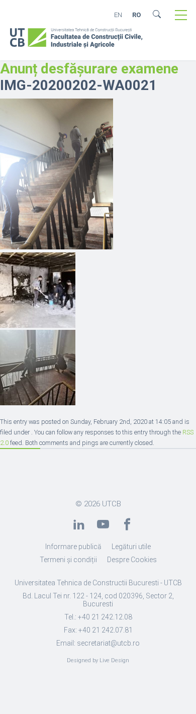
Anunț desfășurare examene (89, 68)
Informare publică (73, 547)
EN (118, 15)
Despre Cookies (132, 560)
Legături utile (131, 547)
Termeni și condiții (68, 560)
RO (136, 15)
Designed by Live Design (98, 660)
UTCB (111, 503)
